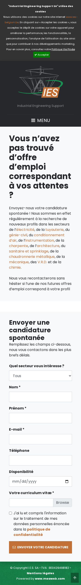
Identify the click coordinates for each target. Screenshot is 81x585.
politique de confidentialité (32, 532)
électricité (25, 229)
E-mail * (17, 429)
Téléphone (19, 450)
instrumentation (39, 240)
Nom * (15, 387)
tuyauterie (54, 229)
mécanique (19, 262)
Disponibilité (21, 471)
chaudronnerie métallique (32, 256)
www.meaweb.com (50, 578)
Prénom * (18, 408)
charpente (18, 245)
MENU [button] (43, 120)
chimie (15, 267)
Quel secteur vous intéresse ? (36, 366)
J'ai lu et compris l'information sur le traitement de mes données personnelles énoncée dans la (41, 524)
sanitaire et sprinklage (28, 251)
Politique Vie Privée (63, 49)
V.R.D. (42, 262)
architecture (48, 245)
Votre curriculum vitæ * (31, 492)
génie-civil (18, 235)
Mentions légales (40, 573)
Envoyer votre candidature (42, 547)
